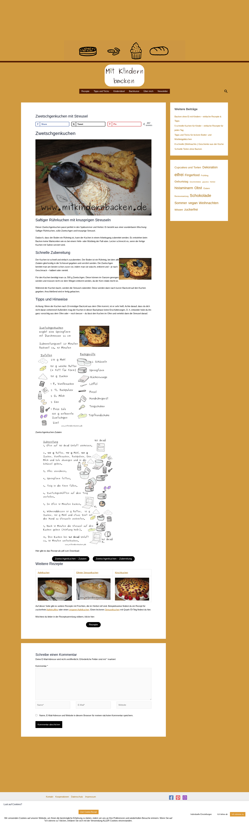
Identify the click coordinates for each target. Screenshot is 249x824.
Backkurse (134, 91)
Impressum (90, 796)
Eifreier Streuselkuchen (87, 572)
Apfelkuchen (43, 572)
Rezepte (85, 91)
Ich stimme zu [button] (238, 814)
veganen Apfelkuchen (79, 609)
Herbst (212, 182)
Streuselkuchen (112, 609)
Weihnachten (208, 203)
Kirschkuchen (121, 572)
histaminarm (184, 188)
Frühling (204, 175)
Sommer (181, 203)
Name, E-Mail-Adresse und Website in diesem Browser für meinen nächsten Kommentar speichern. (86, 715)
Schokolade (200, 195)
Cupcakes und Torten (188, 167)
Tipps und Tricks (101, 91)
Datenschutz (77, 796)
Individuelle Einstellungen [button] (201, 814)
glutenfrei (205, 182)
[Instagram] (184, 797)
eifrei (179, 174)
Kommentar (41, 666)
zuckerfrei (191, 209)
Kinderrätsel (119, 91)
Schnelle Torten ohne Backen (188, 149)
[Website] (134, 705)
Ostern (206, 188)
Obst (198, 188)
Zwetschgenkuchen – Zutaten (70, 558)
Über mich (148, 91)
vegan (193, 203)
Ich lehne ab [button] (222, 814)
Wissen (179, 209)
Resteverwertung (181, 196)
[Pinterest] (178, 797)
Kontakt (49, 796)
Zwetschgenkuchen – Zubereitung (114, 558)
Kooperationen (62, 796)
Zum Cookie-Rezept (88, 812)
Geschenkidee (195, 182)
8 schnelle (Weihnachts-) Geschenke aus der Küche (199, 144)
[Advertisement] (86, 20)
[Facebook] (171, 797)
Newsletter (163, 91)
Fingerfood (192, 175)
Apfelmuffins (52, 609)
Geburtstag (181, 181)
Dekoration (210, 167)
